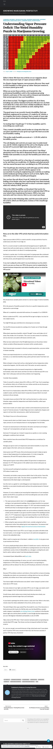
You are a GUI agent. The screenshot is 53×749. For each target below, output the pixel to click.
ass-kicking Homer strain (27, 611)
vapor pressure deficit (28, 681)
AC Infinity (7, 679)
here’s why (28, 556)
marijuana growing (16, 681)
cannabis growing (9, 19)
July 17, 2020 (9, 71)
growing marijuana (33, 19)
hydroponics (36, 20)
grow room (34, 679)
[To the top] (48, 740)
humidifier (36, 539)
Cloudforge (26, 679)
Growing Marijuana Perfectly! (20, 11)
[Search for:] (14, 720)
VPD (37, 681)
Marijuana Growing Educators (24, 71)
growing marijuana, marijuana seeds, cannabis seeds (24, 20)
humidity (6, 681)
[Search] (4, 4)
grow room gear (20, 19)
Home (4, 1)
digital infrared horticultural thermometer (33, 526)
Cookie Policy (27, 746)
